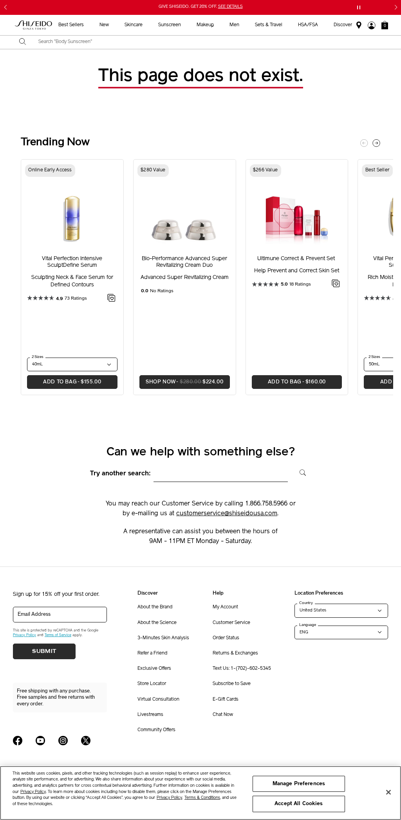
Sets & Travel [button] (268, 25)
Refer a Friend (152, 653)
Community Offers (156, 730)
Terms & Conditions (202, 798)
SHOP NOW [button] (181, 382)
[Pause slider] (359, 7)
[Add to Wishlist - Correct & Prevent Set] (336, 284)
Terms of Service (58, 635)
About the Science (157, 622)
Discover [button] (343, 25)
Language (307, 625)
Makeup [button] (205, 25)
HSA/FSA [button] (308, 25)
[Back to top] (387, 755)
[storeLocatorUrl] (359, 25)
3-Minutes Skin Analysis (163, 638)
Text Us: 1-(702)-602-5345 (242, 668)
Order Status (226, 638)
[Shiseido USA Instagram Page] (63, 740)
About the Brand (154, 607)
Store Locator (151, 684)
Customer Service (231, 622)
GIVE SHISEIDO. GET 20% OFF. (201, 7)
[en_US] (300, 471)
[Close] (388, 792)
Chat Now (223, 714)
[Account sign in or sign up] (372, 25)
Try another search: (120, 474)
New (104, 25)
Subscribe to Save (232, 684)
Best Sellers (71, 25)
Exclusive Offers (154, 668)
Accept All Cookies (299, 803)
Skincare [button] (134, 25)
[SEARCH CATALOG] (23, 42)
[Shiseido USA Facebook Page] (17, 740)
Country (306, 603)
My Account (225, 607)
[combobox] (207, 42)
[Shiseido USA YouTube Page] (40, 740)
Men (234, 25)
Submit (44, 651)
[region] (200, 793)
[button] (384, 25)
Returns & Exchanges (235, 653)
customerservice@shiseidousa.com (226, 514)
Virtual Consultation (158, 699)
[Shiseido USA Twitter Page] (85, 740)
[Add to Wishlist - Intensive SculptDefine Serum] (111, 299)
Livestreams (150, 714)
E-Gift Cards (225, 699)
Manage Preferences (299, 783)
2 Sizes (37, 357)
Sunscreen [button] (169, 25)
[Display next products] (376, 143)
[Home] (33, 25)
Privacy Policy (24, 635)
